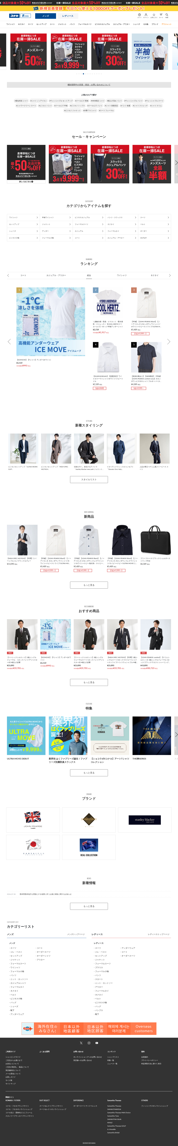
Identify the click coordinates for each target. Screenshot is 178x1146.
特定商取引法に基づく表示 (151, 1064)
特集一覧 (110, 1060)
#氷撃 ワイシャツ (89, 110)
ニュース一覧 (112, 1064)
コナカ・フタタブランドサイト (17, 1106)
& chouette (111, 1129)
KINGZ (109, 1122)
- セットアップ (15, 956)
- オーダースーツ (43, 952)
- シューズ (13, 1007)
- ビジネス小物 (15, 999)
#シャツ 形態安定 (111, 106)
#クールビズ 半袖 (60, 106)
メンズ (45, 16)
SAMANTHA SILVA (114, 1119)
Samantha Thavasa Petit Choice (118, 1112)
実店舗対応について (13, 1070)
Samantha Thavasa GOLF (116, 1126)
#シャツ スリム (156, 106)
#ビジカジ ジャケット (72, 110)
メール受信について (13, 1074)
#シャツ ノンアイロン (38, 101)
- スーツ (12, 948)
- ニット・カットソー (18, 979)
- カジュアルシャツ (17, 983)
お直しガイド (11, 1077)
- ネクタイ (13, 991)
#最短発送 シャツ (21, 101)
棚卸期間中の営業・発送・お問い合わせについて (89, 85)
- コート (39, 948)
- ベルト (12, 995)
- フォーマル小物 (16, 971)
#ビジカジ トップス (77, 106)
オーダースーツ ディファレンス (85, 1106)
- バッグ (12, 1003)
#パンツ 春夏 (125, 106)
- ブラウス (98, 968)
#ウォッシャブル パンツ (133, 101)
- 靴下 (11, 1010)
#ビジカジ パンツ (45, 106)
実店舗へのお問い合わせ (82, 1060)
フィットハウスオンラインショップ (154, 1106)
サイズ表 (9, 1080)
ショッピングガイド (13, 1057)
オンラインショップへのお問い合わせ (87, 1057)
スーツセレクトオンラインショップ (52, 1109)
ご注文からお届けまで (14, 1060)
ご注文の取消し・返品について (17, 1067)
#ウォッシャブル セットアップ (61, 101)
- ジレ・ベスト (15, 952)
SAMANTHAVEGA (114, 1109)
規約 (143, 1051)
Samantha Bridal (113, 1132)
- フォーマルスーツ (17, 964)
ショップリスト (113, 1057)
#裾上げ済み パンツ (114, 101)
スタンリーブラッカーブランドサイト (20, 1116)
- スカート (98, 979)
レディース (67, 16)
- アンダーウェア (16, 1014)
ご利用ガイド (11, 1051)
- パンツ (12, 975)
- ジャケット (14, 960)
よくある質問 (44, 1051)
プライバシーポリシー (149, 1060)
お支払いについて (12, 1064)
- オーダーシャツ (43, 956)
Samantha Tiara (113, 1116)
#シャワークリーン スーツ (26, 106)
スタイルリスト (89, 479)
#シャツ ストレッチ (140, 106)
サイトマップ (11, 1084)
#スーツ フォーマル (106, 110)
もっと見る (89, 585)
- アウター (40, 960)
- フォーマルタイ (16, 987)
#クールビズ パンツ (94, 106)
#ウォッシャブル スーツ (154, 101)
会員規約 (144, 1057)
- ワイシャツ (14, 968)
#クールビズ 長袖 (81, 101)
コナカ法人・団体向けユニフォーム (19, 1112)
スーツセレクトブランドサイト (51, 1106)
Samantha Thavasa (114, 1106)
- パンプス (98, 1010)
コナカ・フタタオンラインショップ (19, 1109)
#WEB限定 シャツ (97, 101)
